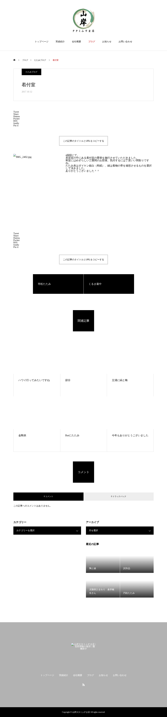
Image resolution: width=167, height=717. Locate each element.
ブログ (91, 41)
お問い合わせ (125, 41)
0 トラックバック (118, 496)
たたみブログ (31, 72)
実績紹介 (60, 41)
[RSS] (83, 684)
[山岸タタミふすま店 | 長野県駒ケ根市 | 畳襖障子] (83, 20)
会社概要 (76, 41)
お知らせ (106, 41)
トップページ (41, 41)
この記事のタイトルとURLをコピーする (83, 141)
